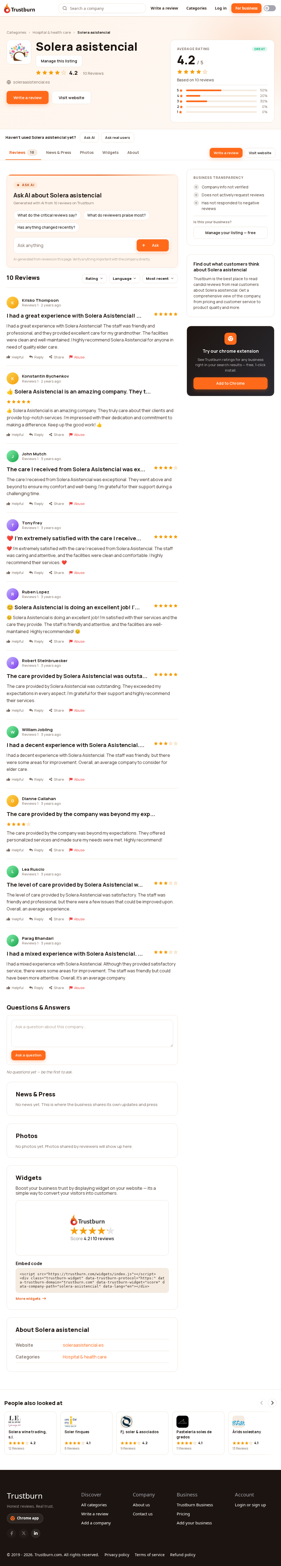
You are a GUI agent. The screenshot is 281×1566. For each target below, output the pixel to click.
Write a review (164, 8)
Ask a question (28, 1055)
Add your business (194, 1522)
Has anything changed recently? (46, 227)
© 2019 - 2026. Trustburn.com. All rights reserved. (53, 1554)
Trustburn (25, 1495)
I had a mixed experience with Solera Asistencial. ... (75, 953)
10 (103, 1238)
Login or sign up (250, 1504)
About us (141, 1504)
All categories (94, 1504)
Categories (196, 8)
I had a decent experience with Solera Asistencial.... (75, 745)
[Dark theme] (270, 8)
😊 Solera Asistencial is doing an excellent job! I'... (73, 607)
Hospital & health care (52, 32)
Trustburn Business (195, 1504)
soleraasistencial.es (83, 1345)
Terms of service (150, 1554)
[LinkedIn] (35, 1533)
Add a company (96, 1522)
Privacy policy (117, 1554)
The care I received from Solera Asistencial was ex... (76, 469)
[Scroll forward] (272, 1402)
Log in (221, 8)
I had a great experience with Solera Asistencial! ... (74, 315)
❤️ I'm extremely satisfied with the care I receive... (74, 538)
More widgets (28, 1299)
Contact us (143, 1513)
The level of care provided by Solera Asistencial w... (75, 884)
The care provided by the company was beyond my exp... (81, 814)
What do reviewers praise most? (116, 215)
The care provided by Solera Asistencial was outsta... (77, 676)
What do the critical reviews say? (47, 215)
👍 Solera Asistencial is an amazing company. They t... (79, 391)
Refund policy (182, 1554)
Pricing (183, 1513)
